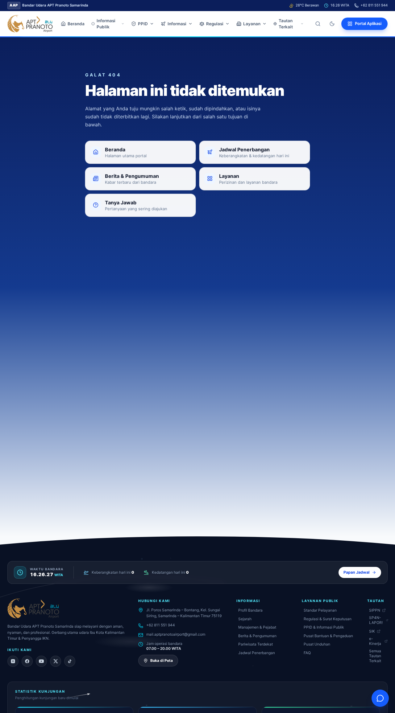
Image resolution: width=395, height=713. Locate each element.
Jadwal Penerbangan (256, 652)
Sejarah (245, 619)
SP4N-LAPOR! (376, 620)
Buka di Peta (161, 660)
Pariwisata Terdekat (255, 644)
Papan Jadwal (356, 572)
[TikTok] (69, 661)
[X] (55, 661)
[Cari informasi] (318, 24)
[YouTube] (41, 661)
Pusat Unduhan (317, 644)
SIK (372, 631)
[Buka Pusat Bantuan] (380, 698)
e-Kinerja (375, 641)
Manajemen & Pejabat (257, 627)
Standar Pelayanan (320, 610)
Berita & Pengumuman (257, 635)
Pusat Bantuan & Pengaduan (328, 635)
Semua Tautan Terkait (375, 656)
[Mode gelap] (332, 24)
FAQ (307, 652)
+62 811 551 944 (374, 5)
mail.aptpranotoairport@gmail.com (175, 634)
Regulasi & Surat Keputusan (327, 619)
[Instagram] (13, 661)
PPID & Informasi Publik (324, 627)
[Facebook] (27, 661)
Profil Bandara (250, 610)
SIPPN (374, 610)
